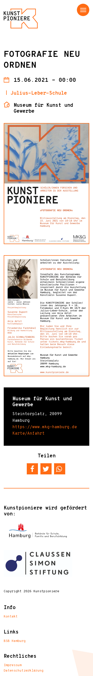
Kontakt (11, 617)
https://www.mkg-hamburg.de (44, 427)
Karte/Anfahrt (28, 433)
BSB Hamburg (15, 641)
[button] (32, 468)
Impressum (13, 665)
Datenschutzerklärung (23, 671)
